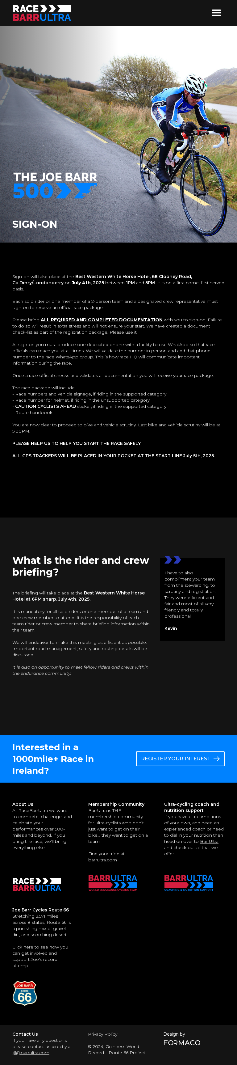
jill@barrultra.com (30, 1052)
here (28, 947)
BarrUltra (209, 841)
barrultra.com (102, 860)
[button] (216, 13)
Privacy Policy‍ (102, 1034)
